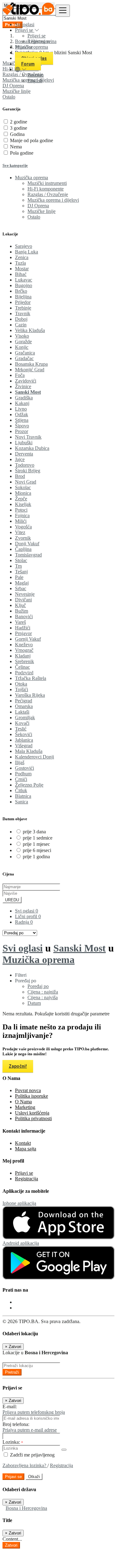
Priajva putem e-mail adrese (29, 1430)
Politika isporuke (31, 1096)
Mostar (22, 268)
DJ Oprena (38, 205)
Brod (20, 476)
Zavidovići (25, 380)
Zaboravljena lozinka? (24, 1465)
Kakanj (22, 403)
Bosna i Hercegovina (26, 1508)
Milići (21, 521)
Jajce (20, 459)
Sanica (21, 801)
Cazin (21, 324)
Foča (20, 375)
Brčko (21, 291)
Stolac (21, 560)
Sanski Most (28, 392)
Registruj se (39, 41)
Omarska (24, 706)
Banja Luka (26, 251)
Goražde (23, 341)
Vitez (20, 532)
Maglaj (22, 582)
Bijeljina (23, 296)
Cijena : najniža (42, 992)
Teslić (21, 728)
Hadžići (22, 627)
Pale (19, 577)
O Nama (23, 1101)
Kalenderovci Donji (34, 756)
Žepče (21, 498)
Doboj (21, 319)
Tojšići (21, 689)
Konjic (21, 347)
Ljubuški (23, 442)
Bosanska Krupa (31, 364)
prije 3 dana (34, 831)
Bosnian (35, 75)
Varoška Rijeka (30, 695)
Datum (34, 1003)
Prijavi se (36, 35)
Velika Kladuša (30, 330)
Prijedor (23, 302)
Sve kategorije (15, 165)
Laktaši (22, 712)
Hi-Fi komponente (45, 188)
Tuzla (20, 263)
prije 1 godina (36, 856)
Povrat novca (28, 1090)
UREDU (12, 900)
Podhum (23, 773)
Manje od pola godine (31, 140)
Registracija (26, 1178)
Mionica (23, 493)
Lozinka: (12, 1442)
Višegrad (23, 745)
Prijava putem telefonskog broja (33, 1412)
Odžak (21, 414)
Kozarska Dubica (32, 448)
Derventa (24, 453)
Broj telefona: (15, 1424)
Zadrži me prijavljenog (32, 1454)
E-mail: (9, 1406)
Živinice (23, 386)
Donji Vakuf (27, 543)
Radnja (24, 922)
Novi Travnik (28, 437)
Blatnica (23, 796)
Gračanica (25, 352)
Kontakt (23, 1143)
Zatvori (11, 1545)
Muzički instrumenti (47, 183)
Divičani (23, 599)
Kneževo (24, 644)
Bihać (21, 274)
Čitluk (21, 790)
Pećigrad (23, 700)
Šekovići (23, 734)
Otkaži (34, 1476)
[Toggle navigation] (63, 11)
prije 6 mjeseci (37, 850)
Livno (21, 409)
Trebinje (23, 308)
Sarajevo (23, 246)
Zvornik (23, 538)
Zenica (21, 257)
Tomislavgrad (28, 554)
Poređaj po (38, 986)
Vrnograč (24, 650)
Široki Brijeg (27, 470)
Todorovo (24, 465)
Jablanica (24, 740)
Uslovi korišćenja (32, 1112)
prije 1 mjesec (36, 844)
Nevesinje (25, 594)
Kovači (22, 723)
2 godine (18, 121)
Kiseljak (23, 504)
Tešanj (21, 571)
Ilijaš (19, 762)
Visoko (22, 336)
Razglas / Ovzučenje (47, 194)
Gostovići (24, 768)
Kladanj (23, 655)
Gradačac (24, 358)
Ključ (20, 605)
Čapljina (23, 549)
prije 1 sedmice (37, 838)
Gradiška (24, 397)
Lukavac (23, 279)
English (34, 80)
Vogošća (23, 526)
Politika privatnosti (33, 1118)
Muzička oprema (38, 959)
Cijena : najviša (42, 997)
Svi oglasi (24, 24)
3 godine (18, 128)
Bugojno (23, 285)
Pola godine (21, 153)
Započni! (18, 1066)
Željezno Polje (29, 785)
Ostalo (8, 96)
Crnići (21, 779)
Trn (18, 566)
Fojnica (22, 515)
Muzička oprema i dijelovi (53, 200)
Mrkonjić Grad (29, 369)
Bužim (21, 611)
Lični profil (28, 916)
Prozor (21, 431)
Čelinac (22, 667)
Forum (28, 63)
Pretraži (12, 1372)
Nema (16, 146)
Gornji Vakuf (28, 639)
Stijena (21, 420)
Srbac (20, 588)
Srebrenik (24, 661)
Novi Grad (25, 481)
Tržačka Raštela (30, 678)
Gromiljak (25, 717)
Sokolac (23, 487)
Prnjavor (23, 633)
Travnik (22, 313)
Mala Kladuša (28, 751)
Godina (17, 134)
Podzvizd (24, 672)
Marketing (25, 1107)
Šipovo (22, 425)
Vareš (20, 622)
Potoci (21, 510)
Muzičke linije (16, 91)
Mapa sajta (25, 1148)
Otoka (21, 683)
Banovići (24, 616)
